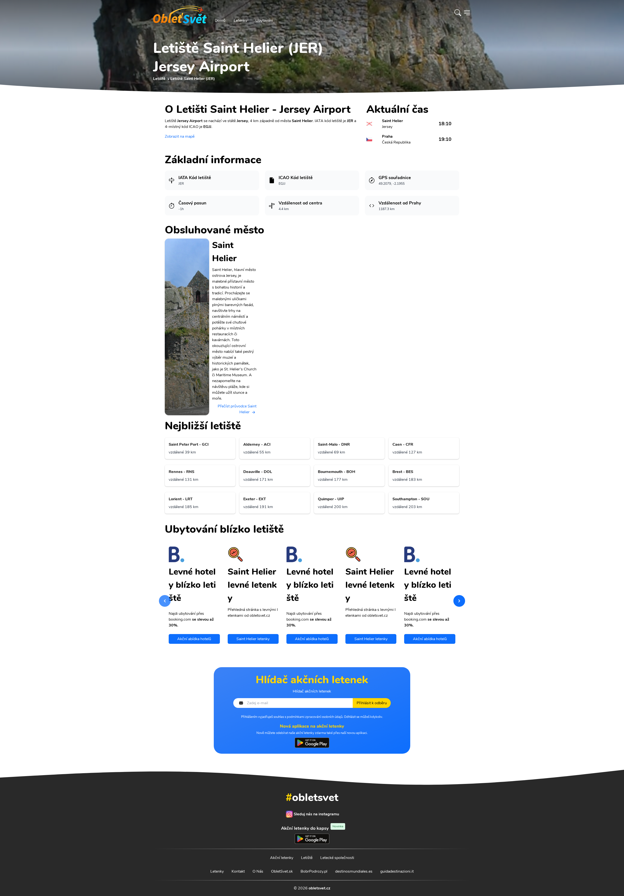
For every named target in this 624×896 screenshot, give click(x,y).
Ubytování (264, 20)
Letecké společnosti (337, 857)
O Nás (258, 871)
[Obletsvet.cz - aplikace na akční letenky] (312, 743)
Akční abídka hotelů (194, 639)
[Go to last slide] (165, 601)
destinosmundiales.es (353, 871)
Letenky (240, 20)
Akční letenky (281, 857)
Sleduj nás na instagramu (316, 814)
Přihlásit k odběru (372, 703)
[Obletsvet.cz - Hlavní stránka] (180, 12)
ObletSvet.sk (282, 871)
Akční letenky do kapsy (312, 828)
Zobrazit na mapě (180, 136)
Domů (220, 20)
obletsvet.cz (319, 888)
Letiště (306, 857)
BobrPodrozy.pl (314, 871)
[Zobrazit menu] (467, 13)
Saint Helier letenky (253, 639)
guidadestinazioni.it (397, 871)
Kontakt (238, 871)
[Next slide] (459, 601)
